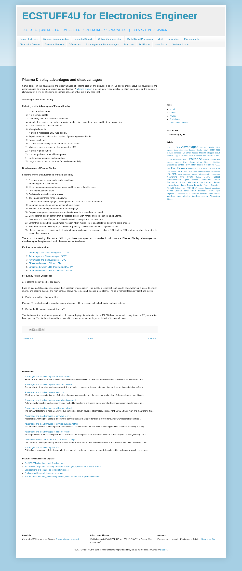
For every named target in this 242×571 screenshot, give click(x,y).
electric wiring (195, 162)
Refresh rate (180, 188)
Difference (195, 159)
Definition (179, 159)
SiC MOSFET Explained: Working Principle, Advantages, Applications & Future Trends (63, 467)
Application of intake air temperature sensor (44, 473)
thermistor (202, 191)
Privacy (173, 116)
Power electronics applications (195, 182)
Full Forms (144, 44)
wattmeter (203, 194)
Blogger (163, 550)
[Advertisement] (82, 64)
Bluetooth (192, 150)
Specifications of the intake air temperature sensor (47, 470)
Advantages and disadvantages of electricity (44, 392)
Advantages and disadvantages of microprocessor (47, 432)
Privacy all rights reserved (67, 539)
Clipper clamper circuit (184, 156)
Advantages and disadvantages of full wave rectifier (48, 376)
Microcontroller (192, 39)
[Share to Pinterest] (42, 329)
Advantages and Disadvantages (102, 44)
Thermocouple (214, 191)
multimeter (216, 174)
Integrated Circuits (83, 39)
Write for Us (161, 44)
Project (207, 185)
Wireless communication (178, 196)
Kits (185, 171)
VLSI (160, 39)
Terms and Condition (179, 123)
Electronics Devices (30, 44)
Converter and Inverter (203, 156)
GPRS (198, 169)
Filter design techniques (202, 165)
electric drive (181, 162)
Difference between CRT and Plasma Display (50, 270)
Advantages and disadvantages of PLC (42, 447)
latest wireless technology (209, 171)
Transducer (180, 194)
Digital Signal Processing (140, 39)
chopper (210, 153)
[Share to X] (36, 329)
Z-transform (215, 196)
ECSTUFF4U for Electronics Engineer (109, 15)
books (199, 150)
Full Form (178, 168)
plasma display (84, 89)
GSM (203, 169)
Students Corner (180, 44)
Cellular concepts (174, 153)
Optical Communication (110, 39)
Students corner (182, 191)
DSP (205, 159)
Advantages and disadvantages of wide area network (48, 408)
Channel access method (194, 153)
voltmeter (195, 194)
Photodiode (206, 180)
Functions (129, 44)
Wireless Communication (56, 39)
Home (90, 338)
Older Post (151, 338)
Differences (75, 44)
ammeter (204, 147)
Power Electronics (29, 39)
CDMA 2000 (215, 150)
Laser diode (193, 171)
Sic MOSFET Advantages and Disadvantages (45, 463)
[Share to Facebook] (39, 329)
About (172, 109)
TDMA (193, 191)
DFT (185, 159)
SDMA (194, 188)
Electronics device (175, 165)
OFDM (190, 177)
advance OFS (173, 147)
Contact (173, 113)
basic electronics (180, 150)
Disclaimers (175, 119)
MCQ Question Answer (187, 174)
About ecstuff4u (208, 539)
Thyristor (170, 194)
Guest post (210, 169)
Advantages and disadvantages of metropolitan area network (52, 424)
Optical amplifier (203, 177)
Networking (173, 39)
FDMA (187, 165)
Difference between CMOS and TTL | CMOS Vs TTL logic (50, 440)
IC (182, 171)
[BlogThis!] (33, 329)
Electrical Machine (54, 44)
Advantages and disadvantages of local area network (48, 384)
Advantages (189, 147)
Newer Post (28, 338)
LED (169, 174)
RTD (189, 188)
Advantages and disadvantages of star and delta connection (51, 400)
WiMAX (217, 194)
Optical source (191, 180)
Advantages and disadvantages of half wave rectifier (48, 416)
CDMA (205, 150)
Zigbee (170, 199)
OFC (182, 177)
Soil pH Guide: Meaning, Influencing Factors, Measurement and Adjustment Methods (62, 477)
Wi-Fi (211, 194)
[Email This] (30, 329)
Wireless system (200, 196)
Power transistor (195, 185)
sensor (201, 188)
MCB (174, 174)
